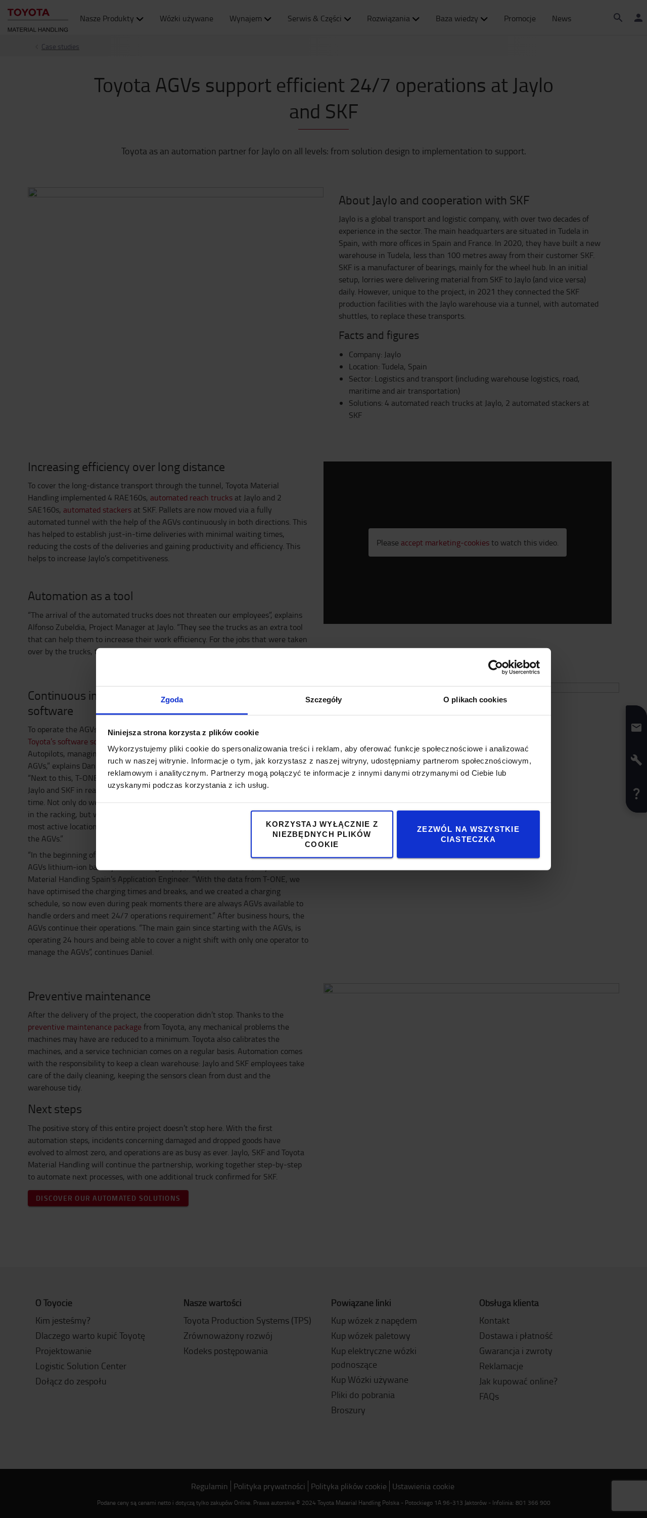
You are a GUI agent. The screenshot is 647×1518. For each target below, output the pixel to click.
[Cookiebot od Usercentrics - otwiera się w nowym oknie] (495, 666)
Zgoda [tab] (172, 699)
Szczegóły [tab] (323, 699)
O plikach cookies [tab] (475, 699)
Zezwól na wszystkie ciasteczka (468, 834)
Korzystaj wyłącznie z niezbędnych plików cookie (322, 834)
